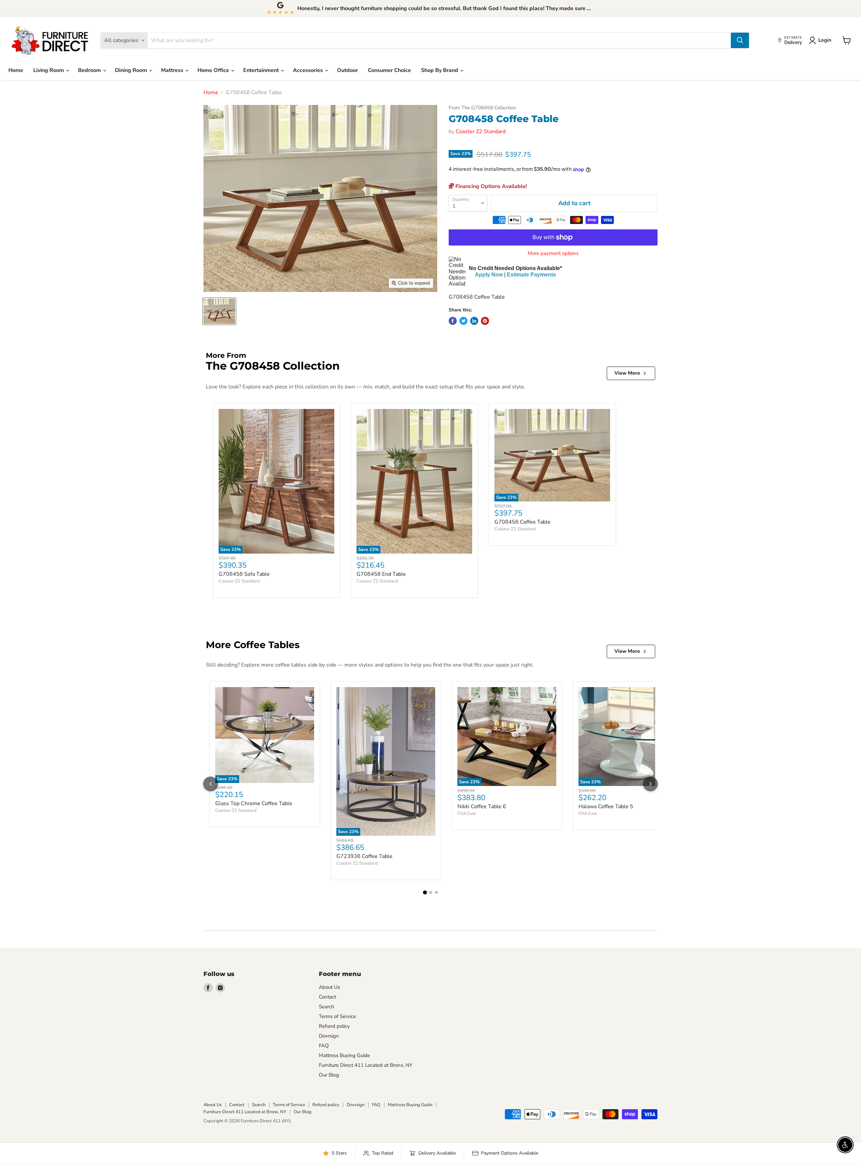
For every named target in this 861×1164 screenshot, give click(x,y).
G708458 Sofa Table (244, 574)
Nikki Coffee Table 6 (481, 806)
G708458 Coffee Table (522, 522)
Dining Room (131, 70)
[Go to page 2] (430, 892)
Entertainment (261, 70)
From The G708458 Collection (482, 108)
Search (326, 1006)
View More (627, 373)
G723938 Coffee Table (364, 856)
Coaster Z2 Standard (481, 131)
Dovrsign (329, 1035)
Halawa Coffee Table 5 (605, 806)
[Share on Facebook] (453, 321)
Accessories (308, 70)
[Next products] (650, 784)
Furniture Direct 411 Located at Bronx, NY (365, 1065)
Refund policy (334, 1026)
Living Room (49, 70)
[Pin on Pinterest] (485, 321)
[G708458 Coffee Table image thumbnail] (219, 311)
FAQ (324, 1045)
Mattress (173, 70)
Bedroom (90, 70)
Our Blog (329, 1075)
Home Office (213, 70)
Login (824, 40)
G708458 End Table (381, 574)
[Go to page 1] (425, 893)
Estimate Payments (531, 274)
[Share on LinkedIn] (474, 321)
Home (15, 70)
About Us (329, 987)
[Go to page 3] (436, 892)
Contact (327, 996)
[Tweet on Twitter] (463, 321)
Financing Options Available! (490, 186)
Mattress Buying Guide (344, 1055)
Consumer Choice (389, 70)
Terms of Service (337, 1016)
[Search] (740, 40)
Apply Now (489, 274)
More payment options (553, 253)
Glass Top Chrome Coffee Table (253, 803)
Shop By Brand (440, 70)
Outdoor (347, 70)
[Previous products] (210, 784)
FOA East (466, 814)
